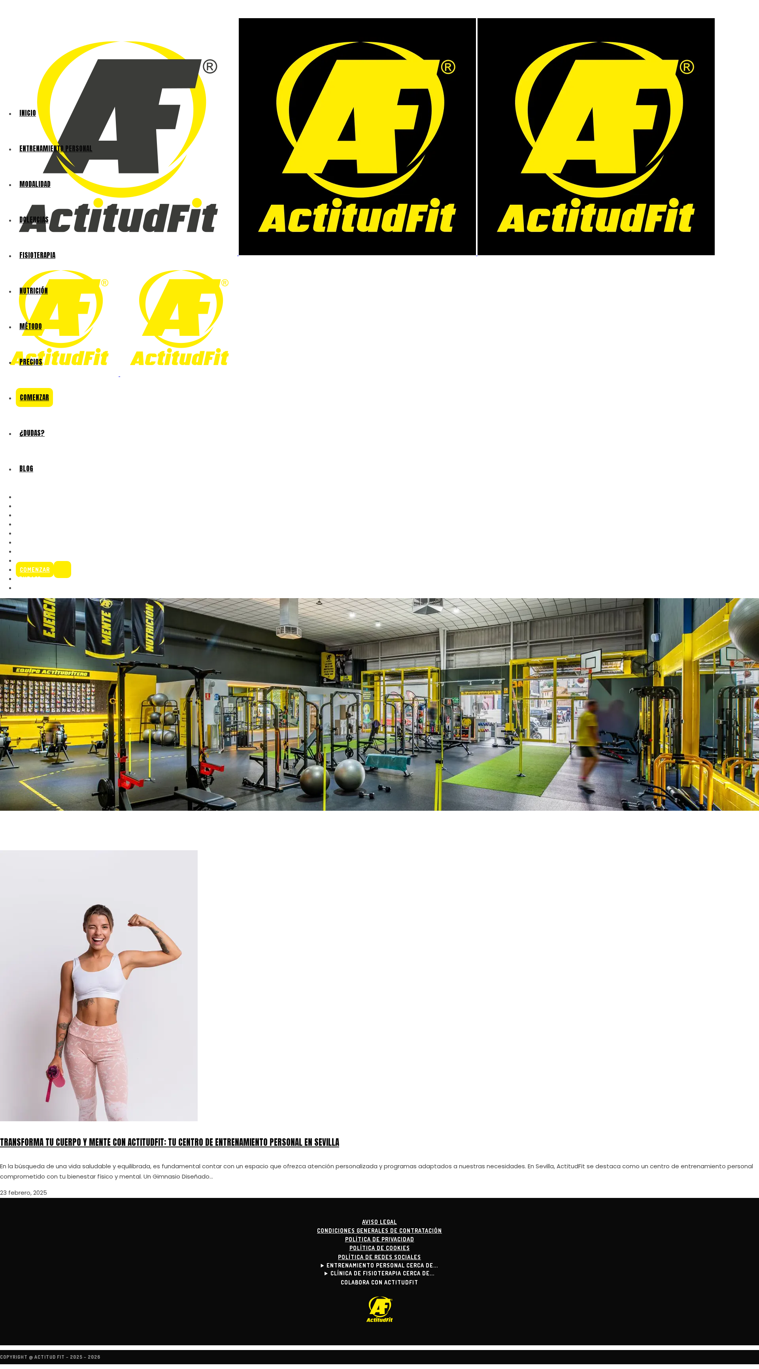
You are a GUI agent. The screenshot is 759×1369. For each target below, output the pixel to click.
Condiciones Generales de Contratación (379, 1230)
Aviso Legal (379, 1221)
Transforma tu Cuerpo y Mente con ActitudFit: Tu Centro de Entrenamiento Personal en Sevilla (169, 1142)
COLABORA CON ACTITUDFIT (379, 1282)
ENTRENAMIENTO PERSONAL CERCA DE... (382, 1265)
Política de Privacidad (379, 1239)
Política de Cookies (379, 1248)
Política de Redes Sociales (379, 1257)
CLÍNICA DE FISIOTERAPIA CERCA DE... (382, 1273)
